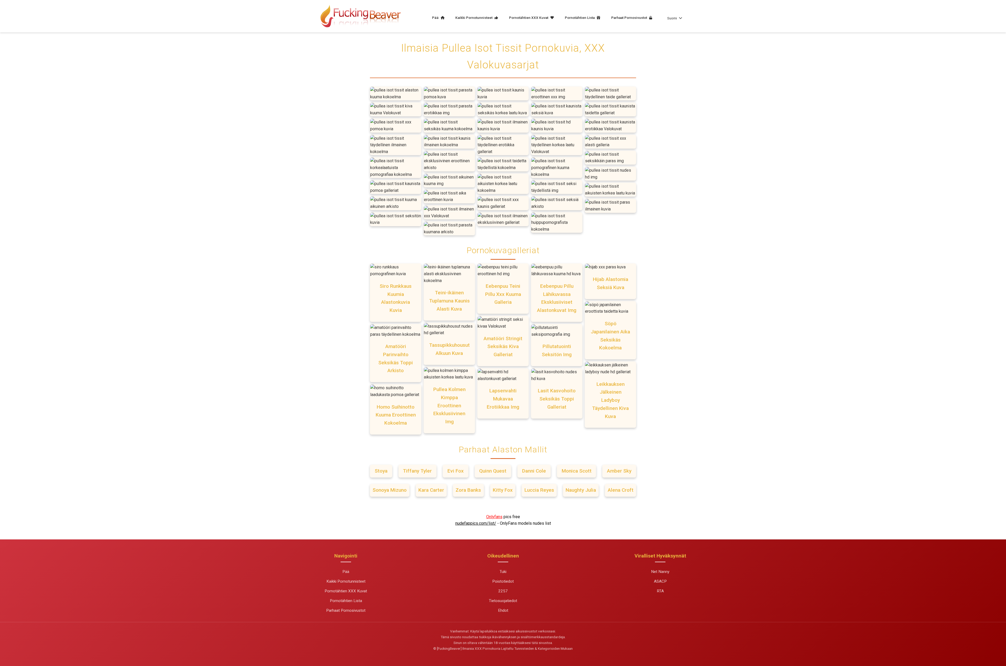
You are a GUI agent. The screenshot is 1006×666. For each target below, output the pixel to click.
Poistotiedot (503, 581)
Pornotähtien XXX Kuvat (529, 17)
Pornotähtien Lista (580, 17)
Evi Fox (455, 471)
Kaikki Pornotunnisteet (474, 17)
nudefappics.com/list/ (475, 523)
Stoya (381, 471)
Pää (435, 17)
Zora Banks (468, 490)
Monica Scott (577, 471)
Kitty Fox (503, 490)
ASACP (660, 581)
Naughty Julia (581, 490)
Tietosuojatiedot (503, 600)
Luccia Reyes (539, 490)
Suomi (672, 18)
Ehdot (503, 610)
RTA (660, 591)
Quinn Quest (492, 471)
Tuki (503, 571)
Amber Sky (619, 471)
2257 (503, 591)
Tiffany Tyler (417, 471)
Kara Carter (431, 490)
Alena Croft (620, 490)
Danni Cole (534, 471)
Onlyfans (494, 516)
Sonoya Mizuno (390, 490)
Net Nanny (660, 571)
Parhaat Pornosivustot (629, 17)
